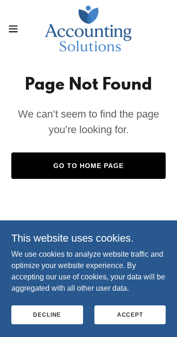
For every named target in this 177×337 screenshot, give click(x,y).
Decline (47, 314)
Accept (130, 314)
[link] (88, 28)
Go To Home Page (88, 165)
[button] (16, 28)
